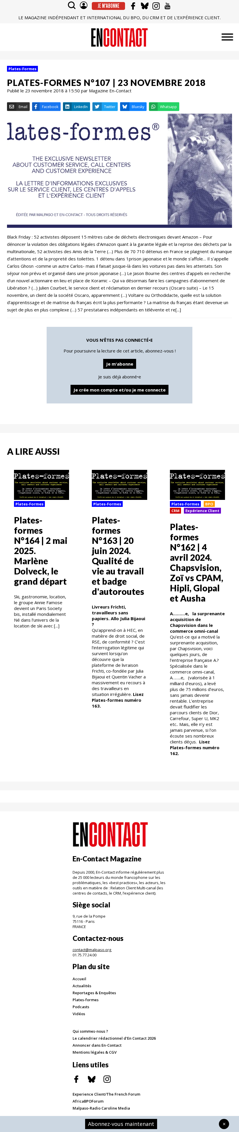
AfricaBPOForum (88, 1101)
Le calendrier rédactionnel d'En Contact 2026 (114, 1038)
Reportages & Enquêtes (94, 992)
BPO (209, 504)
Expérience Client (202, 510)
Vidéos (79, 1013)
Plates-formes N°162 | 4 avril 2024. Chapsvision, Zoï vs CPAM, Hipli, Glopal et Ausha (196, 562)
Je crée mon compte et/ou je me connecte (119, 390)
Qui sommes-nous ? (90, 1031)
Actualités (82, 985)
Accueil (79, 978)
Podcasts (81, 1006)
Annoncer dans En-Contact (97, 1045)
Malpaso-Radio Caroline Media (101, 1108)
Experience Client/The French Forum (106, 1094)
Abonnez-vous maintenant (121, 1123)
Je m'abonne (108, 5)
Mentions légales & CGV (95, 1052)
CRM (175, 510)
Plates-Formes (22, 68)
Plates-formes (86, 999)
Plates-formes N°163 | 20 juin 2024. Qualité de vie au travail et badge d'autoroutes (118, 556)
